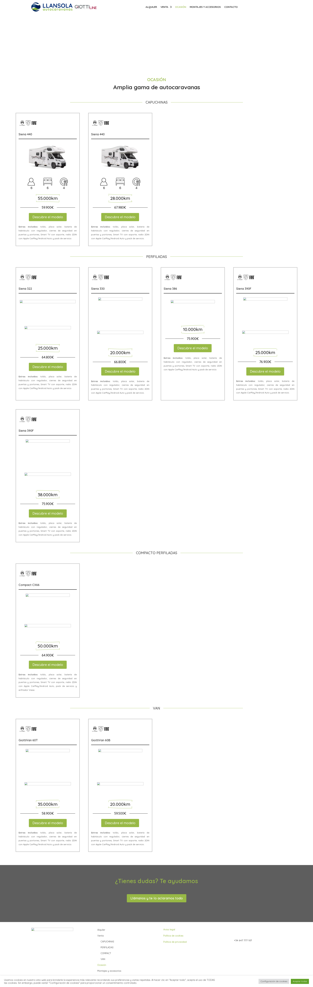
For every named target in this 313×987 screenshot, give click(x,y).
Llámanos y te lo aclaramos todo (156, 898)
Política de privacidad (175, 941)
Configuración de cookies (274, 981)
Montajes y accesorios (205, 6)
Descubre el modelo (47, 217)
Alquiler (151, 6)
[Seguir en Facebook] (233, 932)
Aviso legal (169, 929)
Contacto (231, 6)
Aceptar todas (300, 981)
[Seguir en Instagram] (243, 932)
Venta (164, 6)
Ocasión (180, 6)
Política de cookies (173, 935)
